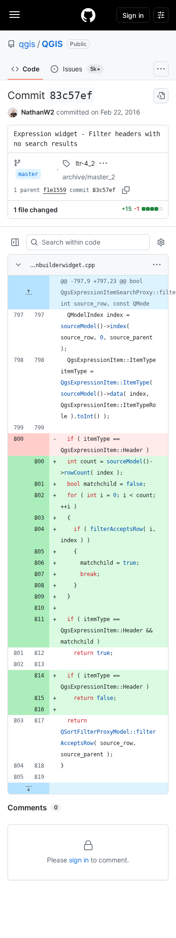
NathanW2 (37, 112)
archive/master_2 (88, 177)
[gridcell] (88, 292)
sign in (79, 860)
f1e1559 (54, 190)
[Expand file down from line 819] (28, 788)
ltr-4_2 (85, 163)
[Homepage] (88, 15)
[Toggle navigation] (15, 15)
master (28, 174)
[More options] (156, 264)
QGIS (52, 44)
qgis (27, 44)
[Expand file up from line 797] (28, 292)
